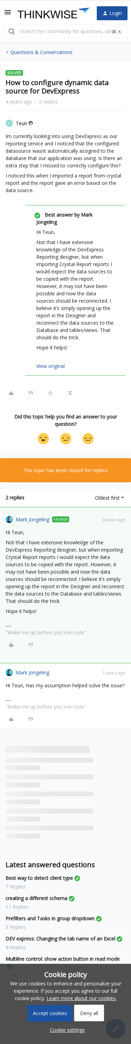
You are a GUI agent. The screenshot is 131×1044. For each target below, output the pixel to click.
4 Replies (16, 947)
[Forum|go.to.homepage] (51, 13)
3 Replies (16, 927)
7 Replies (16, 886)
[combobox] (65, 31)
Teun (21, 123)
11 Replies (17, 906)
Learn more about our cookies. (81, 998)
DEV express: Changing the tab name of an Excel (60, 938)
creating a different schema (36, 898)
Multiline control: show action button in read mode (63, 958)
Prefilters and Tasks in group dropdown (50, 918)
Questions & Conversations (41, 52)
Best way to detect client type (39, 878)
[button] (7, 14)
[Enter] (11, 31)
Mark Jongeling (32, 519)
